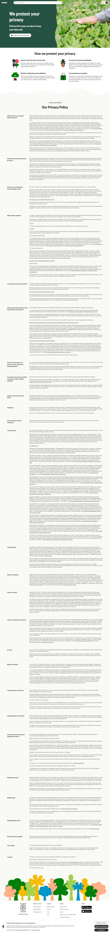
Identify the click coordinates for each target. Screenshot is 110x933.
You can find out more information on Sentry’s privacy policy (57, 539)
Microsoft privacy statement (36, 199)
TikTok (40, 340)
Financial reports (37, 911)
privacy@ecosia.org (74, 862)
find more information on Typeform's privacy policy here (85, 501)
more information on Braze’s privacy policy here (58, 352)
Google (31, 445)
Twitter (53, 340)
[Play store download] (87, 907)
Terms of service (64, 909)
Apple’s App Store (46, 340)
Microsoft (35, 445)
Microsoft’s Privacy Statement (70, 808)
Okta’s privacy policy (48, 642)
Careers (49, 909)
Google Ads (95, 824)
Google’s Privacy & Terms (55, 130)
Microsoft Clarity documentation (49, 145)
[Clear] (57, 2)
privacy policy (48, 555)
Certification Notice (23, 914)
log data (31, 207)
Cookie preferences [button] (65, 917)
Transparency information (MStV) (68, 914)
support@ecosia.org (79, 763)
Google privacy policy (48, 199)
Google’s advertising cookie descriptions (73, 130)
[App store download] (87, 911)
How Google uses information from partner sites (66, 322)
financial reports (95, 828)
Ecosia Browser (37, 906)
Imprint (61, 911)
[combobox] (35, 2)
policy (37, 635)
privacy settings (98, 128)
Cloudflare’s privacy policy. (69, 584)
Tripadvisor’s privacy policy (76, 311)
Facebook (31, 340)
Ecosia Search (36, 909)
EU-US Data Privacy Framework (85, 640)
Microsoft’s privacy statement (79, 270)
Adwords (36, 340)
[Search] (60, 2)
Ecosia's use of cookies (21, 930)
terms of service (36, 930)
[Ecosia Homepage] (4, 2)
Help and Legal (50, 906)
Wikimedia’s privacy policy (90, 311)
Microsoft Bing (44, 826)
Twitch (50, 826)
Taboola (60, 826)
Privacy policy (63, 906)
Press (48, 911)
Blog (48, 914)
